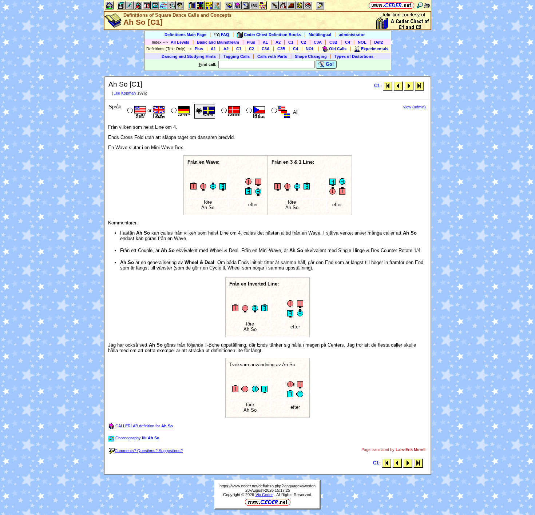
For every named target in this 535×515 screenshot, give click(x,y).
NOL (362, 42)
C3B (333, 42)
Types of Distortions (353, 56)
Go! (329, 64)
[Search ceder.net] (420, 5)
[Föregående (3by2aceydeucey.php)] (398, 85)
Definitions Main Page (185, 34)
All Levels (180, 42)
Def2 (378, 42)
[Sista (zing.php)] (419, 85)
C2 (303, 42)
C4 (347, 42)
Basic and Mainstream (218, 42)
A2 (278, 42)
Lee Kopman (125, 93)
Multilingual (320, 34)
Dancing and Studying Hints (189, 56)
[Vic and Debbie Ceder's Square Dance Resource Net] (391, 5)
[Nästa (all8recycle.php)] (408, 85)
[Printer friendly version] (427, 5)
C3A (318, 42)
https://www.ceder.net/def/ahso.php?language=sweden (267, 486)
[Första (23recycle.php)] (387, 85)
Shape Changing (311, 56)
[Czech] (255, 111)
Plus (251, 42)
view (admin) (414, 107)
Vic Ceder (264, 494)
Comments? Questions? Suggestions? (149, 450)
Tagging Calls (236, 56)
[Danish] (230, 111)
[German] (180, 111)
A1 (265, 42)
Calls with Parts (272, 56)
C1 (290, 42)
